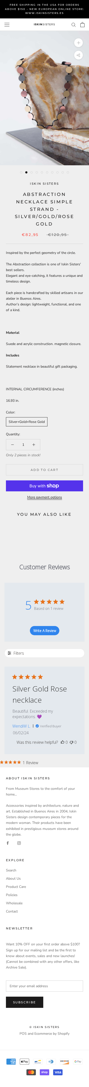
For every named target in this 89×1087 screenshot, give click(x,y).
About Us (13, 878)
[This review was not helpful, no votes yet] (71, 742)
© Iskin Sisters (44, 1027)
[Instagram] (19, 843)
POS (23, 1033)
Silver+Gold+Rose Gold (27, 421)
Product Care (16, 886)
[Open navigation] (6, 24)
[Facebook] (7, 843)
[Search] (73, 24)
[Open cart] (82, 24)
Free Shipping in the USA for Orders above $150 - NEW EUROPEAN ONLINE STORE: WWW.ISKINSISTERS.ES (44, 9)
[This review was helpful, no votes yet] (62, 742)
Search (11, 870)
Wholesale (14, 903)
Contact (12, 911)
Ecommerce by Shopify (51, 1033)
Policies (12, 895)
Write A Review (44, 630)
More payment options (44, 497)
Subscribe (24, 1002)
